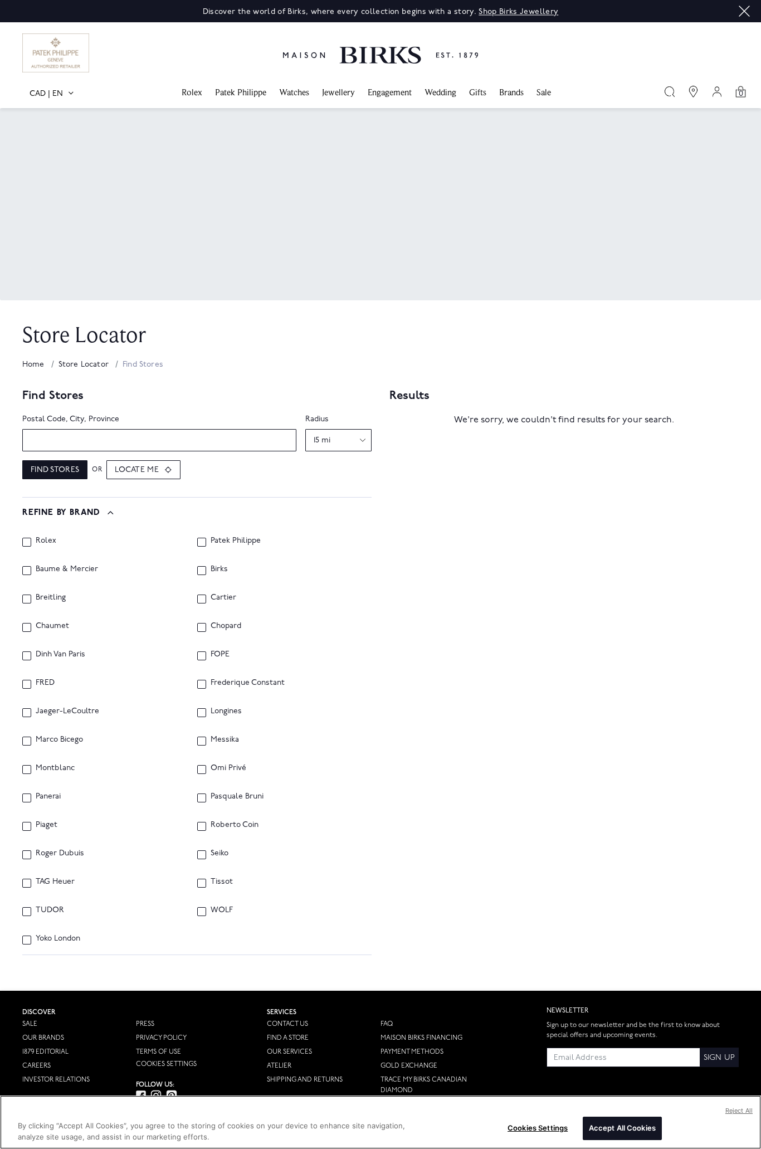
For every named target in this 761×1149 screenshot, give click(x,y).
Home (34, 364)
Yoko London (58, 938)
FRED (45, 682)
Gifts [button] (477, 92)
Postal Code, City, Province (70, 418)
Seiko (219, 853)
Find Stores (55, 469)
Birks (219, 568)
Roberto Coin (234, 824)
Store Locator (84, 364)
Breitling (51, 597)
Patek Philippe (236, 540)
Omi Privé (228, 767)
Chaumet (52, 625)
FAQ (386, 1024)
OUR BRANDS (43, 1038)
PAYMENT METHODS (411, 1052)
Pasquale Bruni (237, 796)
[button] (744, 11)
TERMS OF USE (158, 1052)
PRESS (145, 1024)
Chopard (226, 625)
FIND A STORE (288, 1038)
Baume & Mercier (67, 568)
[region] (380, 1122)
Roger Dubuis (60, 853)
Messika (225, 739)
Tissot (222, 881)
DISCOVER (39, 1012)
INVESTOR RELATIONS (56, 1079)
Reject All (739, 1110)
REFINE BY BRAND (61, 513)
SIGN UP (719, 1057)
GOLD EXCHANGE (408, 1066)
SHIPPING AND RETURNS (305, 1079)
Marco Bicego (59, 739)
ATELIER (279, 1066)
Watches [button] (294, 92)
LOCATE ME (137, 469)
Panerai (48, 796)
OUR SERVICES (289, 1052)
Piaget (46, 824)
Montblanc (55, 767)
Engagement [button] (390, 92)
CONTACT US (287, 1024)
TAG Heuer (55, 881)
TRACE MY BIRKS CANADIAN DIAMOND (423, 1084)
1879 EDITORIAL (45, 1052)
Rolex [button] (192, 92)
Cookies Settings (166, 1064)
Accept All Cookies (622, 1127)
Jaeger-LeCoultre (67, 710)
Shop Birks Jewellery (518, 11)
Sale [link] (543, 92)
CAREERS (36, 1066)
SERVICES (281, 1012)
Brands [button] (511, 92)
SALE (29, 1024)
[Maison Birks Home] (380, 46)
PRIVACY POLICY (161, 1038)
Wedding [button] (440, 92)
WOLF (222, 909)
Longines (226, 710)
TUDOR (50, 909)
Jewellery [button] (338, 92)
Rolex (46, 540)
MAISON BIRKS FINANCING (421, 1038)
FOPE (220, 654)
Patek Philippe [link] (240, 92)
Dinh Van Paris (60, 654)
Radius (317, 418)
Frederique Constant (248, 682)
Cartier (223, 597)
